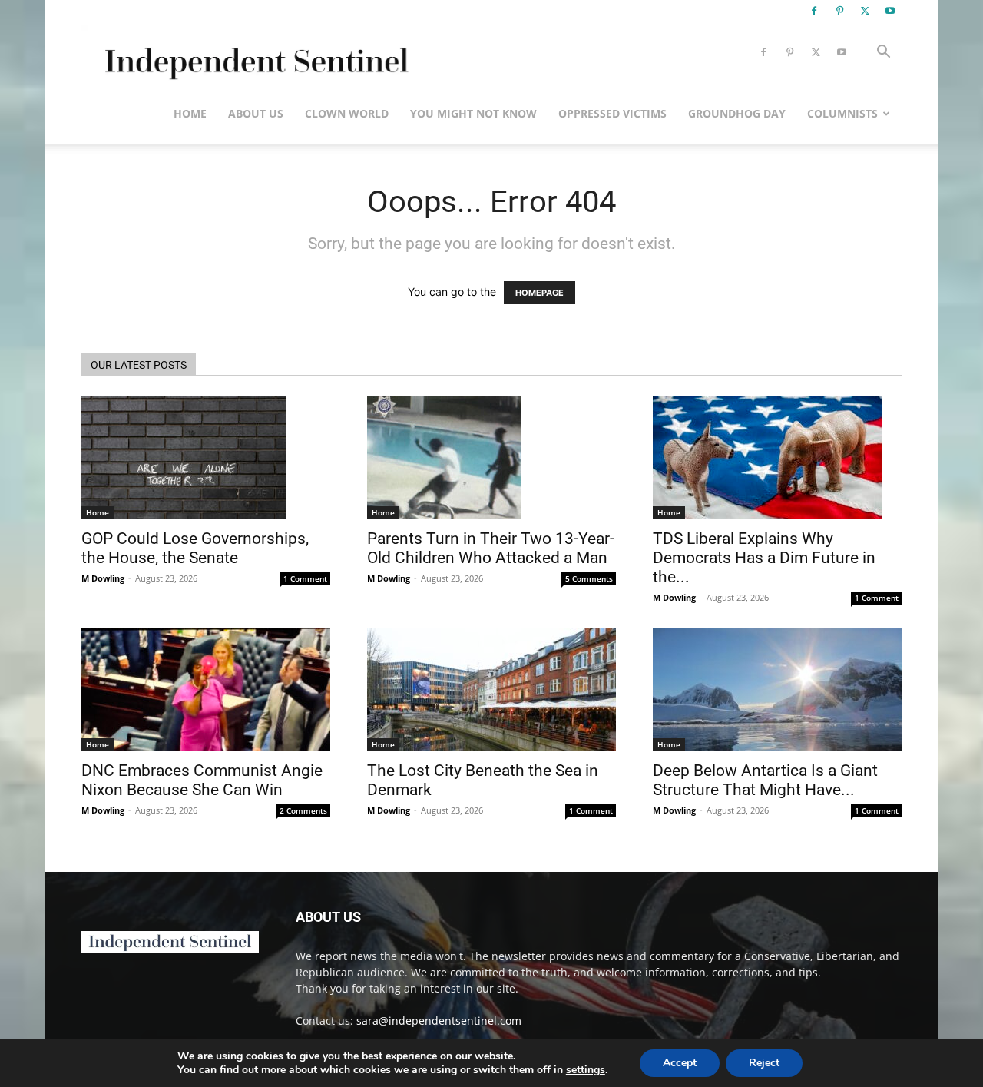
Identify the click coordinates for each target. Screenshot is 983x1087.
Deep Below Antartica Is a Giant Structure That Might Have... (765, 780)
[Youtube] (890, 11)
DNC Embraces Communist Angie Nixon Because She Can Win (202, 780)
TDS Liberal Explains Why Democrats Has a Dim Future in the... (764, 557)
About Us (255, 113)
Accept (680, 1063)
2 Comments (303, 810)
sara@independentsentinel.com (438, 1020)
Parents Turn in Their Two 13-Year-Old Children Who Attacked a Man (490, 548)
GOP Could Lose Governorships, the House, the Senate (195, 548)
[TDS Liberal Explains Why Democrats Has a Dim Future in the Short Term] (777, 457)
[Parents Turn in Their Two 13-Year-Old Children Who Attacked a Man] (491, 457)
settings (585, 1070)
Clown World (347, 113)
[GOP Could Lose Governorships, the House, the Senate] (205, 457)
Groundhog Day (737, 113)
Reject (764, 1063)
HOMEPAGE (539, 292)
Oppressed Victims (612, 113)
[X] (864, 11)
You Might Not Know (473, 113)
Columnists (842, 113)
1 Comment (305, 578)
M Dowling (102, 578)
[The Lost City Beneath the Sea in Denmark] (491, 689)
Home (190, 113)
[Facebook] (814, 11)
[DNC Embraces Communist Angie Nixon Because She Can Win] (205, 689)
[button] (883, 53)
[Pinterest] (839, 11)
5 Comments (589, 578)
